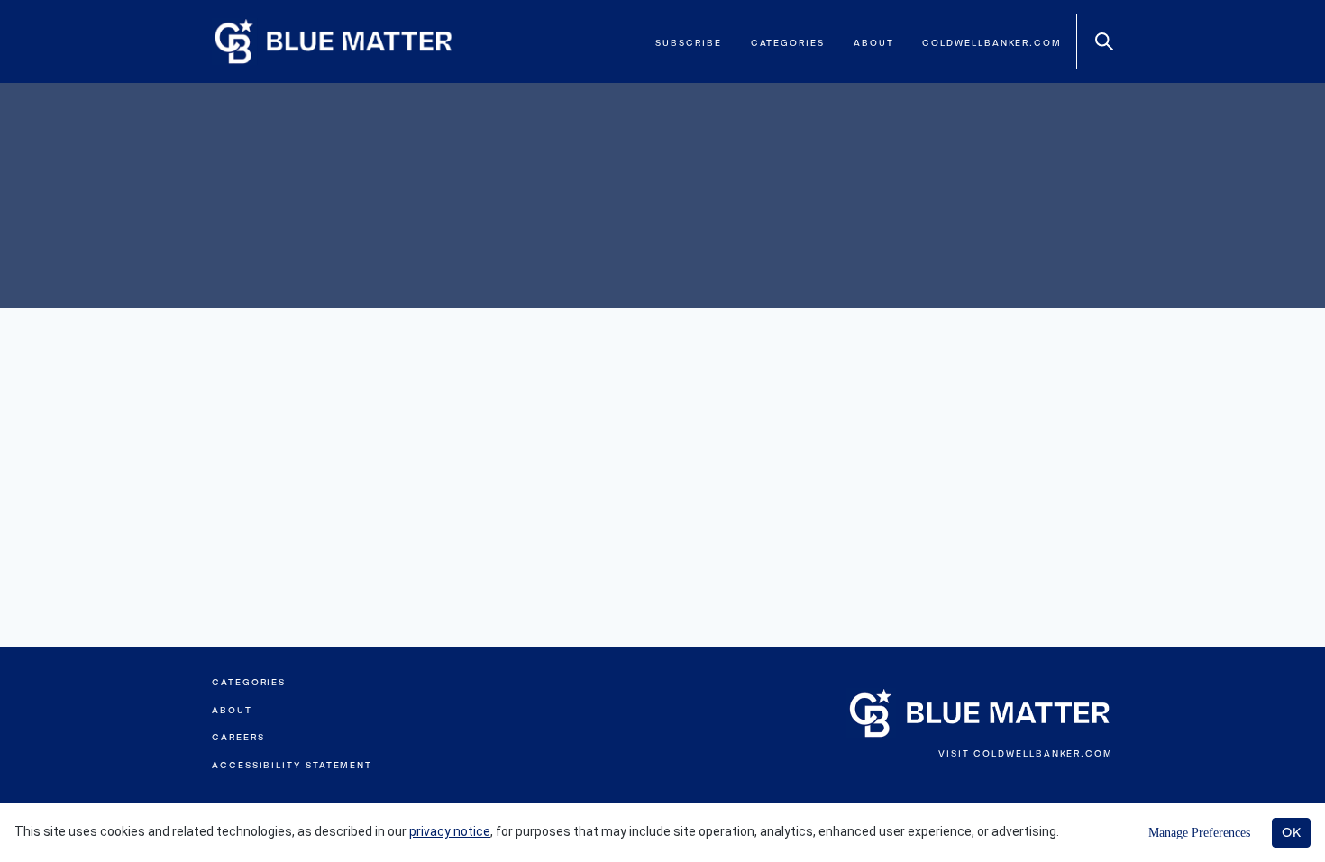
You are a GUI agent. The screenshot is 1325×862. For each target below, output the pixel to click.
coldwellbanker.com (992, 43)
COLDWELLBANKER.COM (1043, 753)
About (874, 43)
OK (1291, 832)
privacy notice (449, 831)
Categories (788, 43)
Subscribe (688, 43)
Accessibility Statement (292, 765)
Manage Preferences (1199, 832)
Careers (238, 737)
